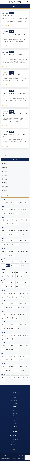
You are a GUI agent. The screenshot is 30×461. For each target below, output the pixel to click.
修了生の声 (15, 439)
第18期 (5, 179)
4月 (17, 203)
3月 (22, 203)
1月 (22, 234)
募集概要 (15, 420)
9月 (17, 209)
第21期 (5, 168)
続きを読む (5, 25)
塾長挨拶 (15, 415)
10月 (13, 209)
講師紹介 (15, 426)
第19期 (5, 175)
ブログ (15, 448)
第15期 (11, 31)
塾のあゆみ (15, 403)
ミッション (15, 413)
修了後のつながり (15, 444)
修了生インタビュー (15, 442)
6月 (26, 241)
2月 (26, 203)
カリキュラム (15, 418)
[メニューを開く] (27, 2)
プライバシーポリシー (8, 455)
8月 (3, 203)
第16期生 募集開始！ (8, 15)
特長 (15, 397)
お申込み (15, 423)
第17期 (5, 183)
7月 (8, 203)
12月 (3, 209)
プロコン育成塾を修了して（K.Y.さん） (13, 75)
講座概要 (15, 407)
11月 (8, 209)
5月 (12, 203)
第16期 (11, 13)
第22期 (5, 164)
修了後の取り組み (15, 435)
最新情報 (15, 431)
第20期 (5, 171)
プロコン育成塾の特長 (15, 401)
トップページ (15, 392)
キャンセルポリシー (22, 455)
